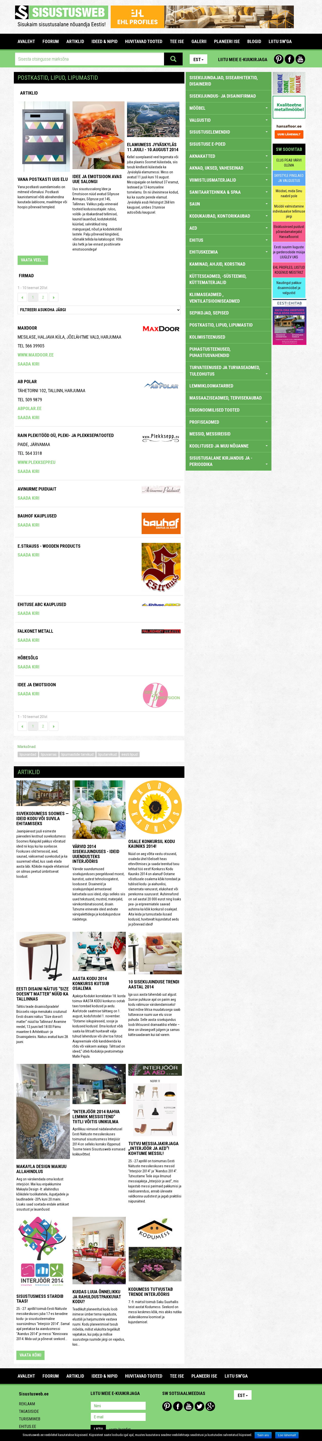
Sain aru (263, 1435)
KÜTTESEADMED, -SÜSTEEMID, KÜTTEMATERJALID (218, 279)
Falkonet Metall (35, 631)
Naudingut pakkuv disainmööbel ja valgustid (288, 288)
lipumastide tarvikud (77, 754)
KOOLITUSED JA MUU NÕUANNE (219, 446)
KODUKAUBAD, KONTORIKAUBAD (219, 216)
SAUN (194, 204)
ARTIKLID (75, 41)
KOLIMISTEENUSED (207, 337)
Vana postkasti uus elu (43, 179)
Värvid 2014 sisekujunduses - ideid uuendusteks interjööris (95, 854)
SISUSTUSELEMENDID (209, 132)
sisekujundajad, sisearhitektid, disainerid (223, 81)
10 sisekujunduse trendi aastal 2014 (153, 984)
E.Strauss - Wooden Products (49, 546)
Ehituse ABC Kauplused (42, 604)
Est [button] (197, 59)
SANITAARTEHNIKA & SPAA (215, 192)
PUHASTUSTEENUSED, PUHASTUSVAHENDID (210, 352)
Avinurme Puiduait (37, 489)
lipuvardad (28, 754)
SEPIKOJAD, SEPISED (209, 312)
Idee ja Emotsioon (37, 684)
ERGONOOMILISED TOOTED (214, 410)
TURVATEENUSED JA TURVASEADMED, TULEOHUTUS (224, 371)
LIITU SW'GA (280, 41)
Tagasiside (29, 1411)
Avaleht (26, 41)
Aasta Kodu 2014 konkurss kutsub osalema (90, 983)
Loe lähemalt (287, 1435)
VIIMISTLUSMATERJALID (212, 180)
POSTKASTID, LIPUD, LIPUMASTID (221, 325)
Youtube (300, 59)
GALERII (199, 41)
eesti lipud (130, 754)
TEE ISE (177, 41)
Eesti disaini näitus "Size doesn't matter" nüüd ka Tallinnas (42, 994)
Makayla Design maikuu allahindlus (41, 1169)
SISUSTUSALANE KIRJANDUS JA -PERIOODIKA (220, 461)
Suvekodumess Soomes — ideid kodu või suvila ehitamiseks (42, 818)
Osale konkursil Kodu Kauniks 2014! (151, 844)
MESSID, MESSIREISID (209, 433)
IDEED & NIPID (104, 41)
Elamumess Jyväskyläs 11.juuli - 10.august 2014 (152, 147)
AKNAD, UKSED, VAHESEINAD (216, 168)
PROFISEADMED (204, 422)
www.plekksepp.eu (36, 462)
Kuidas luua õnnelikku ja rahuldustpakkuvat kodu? (96, 1296)
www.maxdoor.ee (36, 354)
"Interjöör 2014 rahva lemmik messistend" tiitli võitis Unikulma (96, 1116)
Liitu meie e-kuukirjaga (242, 59)
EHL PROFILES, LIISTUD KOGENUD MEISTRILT (289, 269)
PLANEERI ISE (227, 41)
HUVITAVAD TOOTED (143, 41)
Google (210, 1406)
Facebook (289, 59)
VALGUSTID (200, 120)
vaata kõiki (30, 1355)
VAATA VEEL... (33, 260)
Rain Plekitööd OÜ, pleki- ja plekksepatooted (66, 435)
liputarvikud (107, 754)
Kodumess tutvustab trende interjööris (150, 1292)
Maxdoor (27, 328)
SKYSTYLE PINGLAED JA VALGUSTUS (289, 178)
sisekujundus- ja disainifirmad (222, 96)
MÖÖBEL (197, 108)
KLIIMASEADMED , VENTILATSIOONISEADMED (214, 298)
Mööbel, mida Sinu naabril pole (289, 193)
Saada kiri (28, 364)
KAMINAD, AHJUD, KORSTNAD (217, 264)
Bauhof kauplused (37, 515)
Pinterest (279, 59)
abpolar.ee (30, 408)
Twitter (199, 1406)
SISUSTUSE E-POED (207, 144)
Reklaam (27, 1404)
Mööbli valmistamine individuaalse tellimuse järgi (289, 211)
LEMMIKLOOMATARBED (211, 385)
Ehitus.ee (27, 1426)
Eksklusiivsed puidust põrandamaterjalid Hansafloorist (289, 232)
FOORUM (51, 41)
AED (193, 228)
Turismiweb (29, 1419)
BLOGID (254, 41)
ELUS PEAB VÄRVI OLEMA (289, 162)
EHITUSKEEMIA (203, 252)
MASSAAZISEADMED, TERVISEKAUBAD (225, 398)
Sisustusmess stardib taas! (39, 1299)
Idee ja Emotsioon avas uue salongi (97, 179)
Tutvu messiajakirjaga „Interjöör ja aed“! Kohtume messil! (153, 1148)
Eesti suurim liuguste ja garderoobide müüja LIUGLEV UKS (289, 252)
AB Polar (27, 381)
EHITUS (196, 240)
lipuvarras (49, 754)
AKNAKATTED (202, 156)
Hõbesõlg (28, 657)
